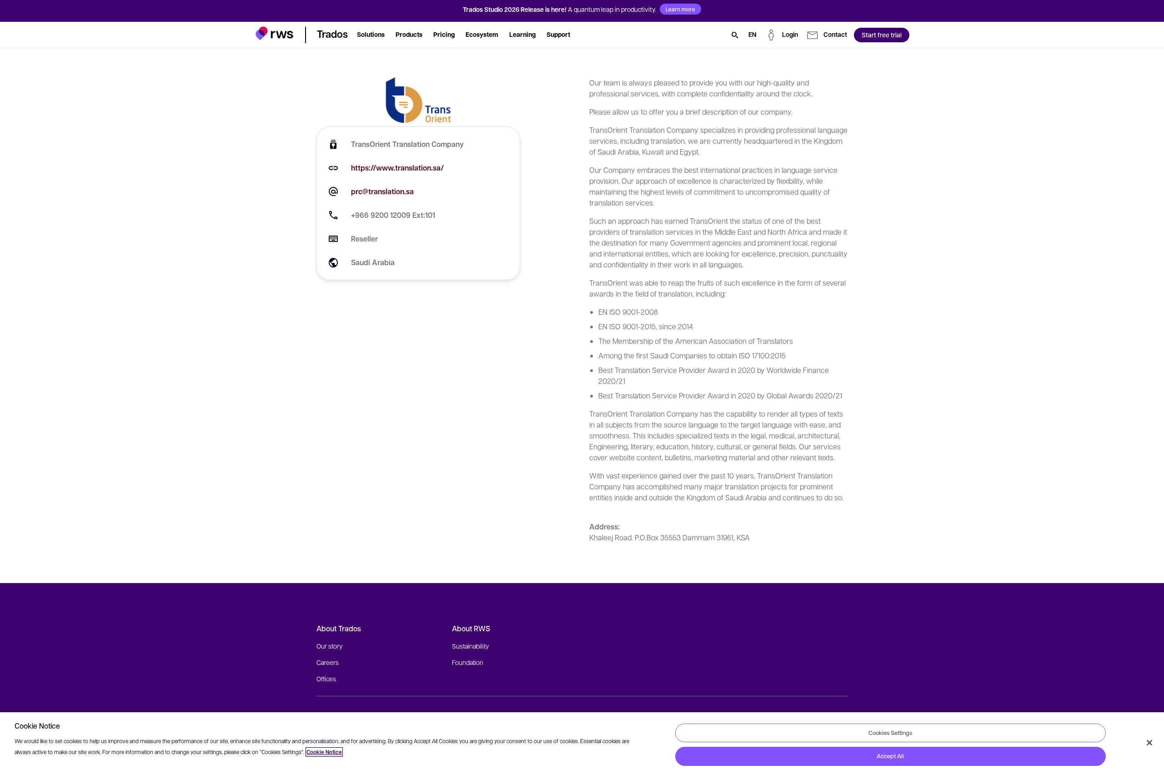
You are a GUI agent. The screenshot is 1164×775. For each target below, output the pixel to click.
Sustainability (470, 646)
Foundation (467, 662)
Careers (327, 662)
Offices (326, 678)
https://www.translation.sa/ (397, 168)
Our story (329, 646)
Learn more (680, 9)
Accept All (890, 756)
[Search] (735, 35)
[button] (274, 33)
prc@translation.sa (382, 191)
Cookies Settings (890, 733)
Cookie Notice (324, 752)
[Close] (1149, 743)
